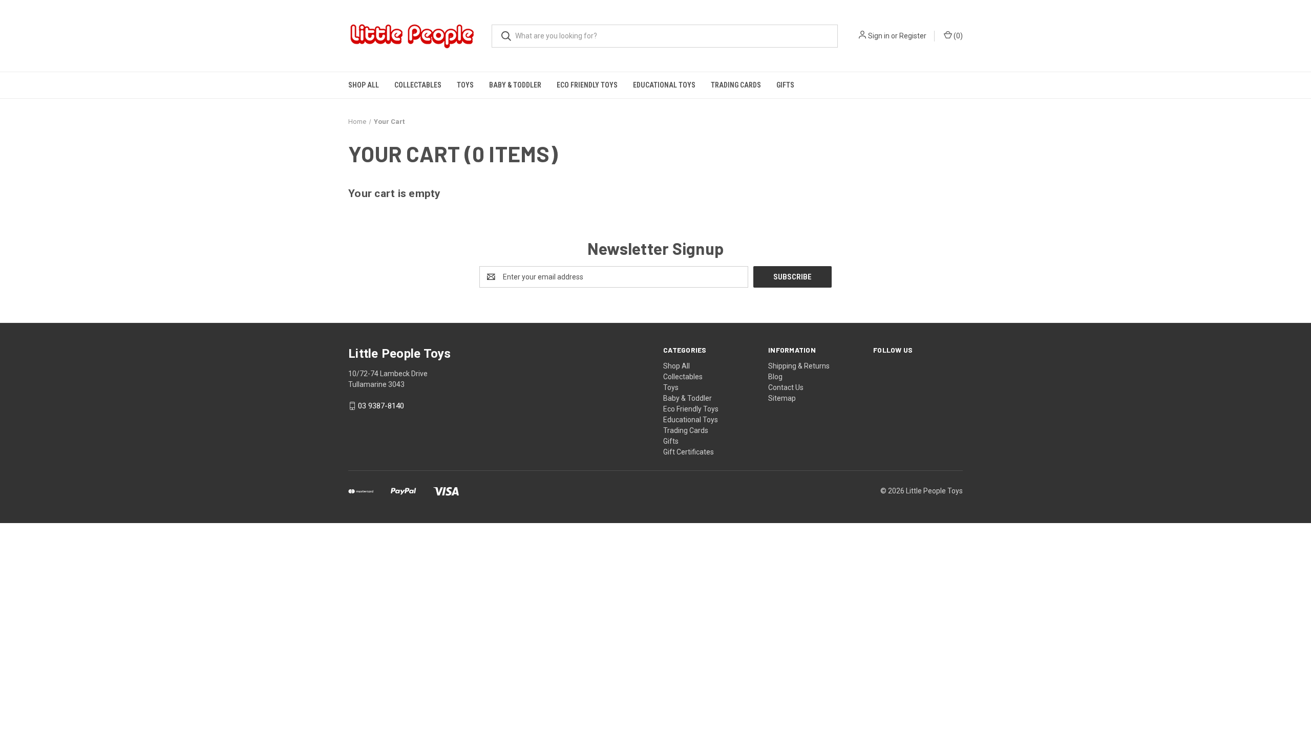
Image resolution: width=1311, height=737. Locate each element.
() (957, 36)
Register (912, 36)
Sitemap (782, 398)
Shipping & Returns (799, 366)
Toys (465, 85)
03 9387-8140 (381, 405)
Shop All (363, 85)
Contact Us (785, 387)
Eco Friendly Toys (587, 85)
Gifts (785, 85)
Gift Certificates (688, 452)
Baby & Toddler (515, 85)
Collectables (417, 85)
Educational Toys (664, 85)
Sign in (879, 36)
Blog (775, 377)
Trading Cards (736, 85)
